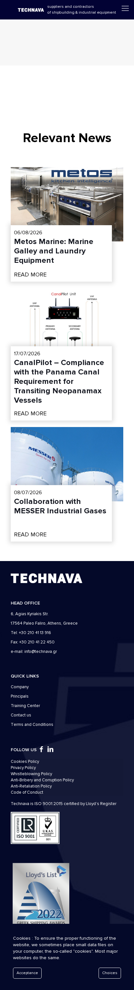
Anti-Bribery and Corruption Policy (42, 780)
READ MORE (30, 274)
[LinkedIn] (50, 750)
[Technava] (31, 9)
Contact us (21, 715)
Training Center (25, 705)
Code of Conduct (27, 792)
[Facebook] (41, 750)
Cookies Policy (25, 761)
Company (20, 687)
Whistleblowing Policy (31, 773)
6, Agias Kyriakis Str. (29, 614)
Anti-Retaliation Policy (31, 786)
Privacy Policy (23, 767)
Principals (20, 696)
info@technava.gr (40, 651)
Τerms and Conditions (32, 724)
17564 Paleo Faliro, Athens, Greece (44, 623)
